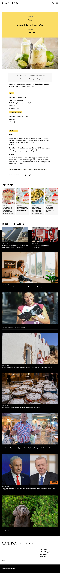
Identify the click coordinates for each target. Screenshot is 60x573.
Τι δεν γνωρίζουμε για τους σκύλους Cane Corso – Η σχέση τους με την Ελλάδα (20, 530)
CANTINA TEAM (30, 29)
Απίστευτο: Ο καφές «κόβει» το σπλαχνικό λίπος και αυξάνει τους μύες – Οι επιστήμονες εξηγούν (25, 286)
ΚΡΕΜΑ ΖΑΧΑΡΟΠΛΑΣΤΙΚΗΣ (40, 169)
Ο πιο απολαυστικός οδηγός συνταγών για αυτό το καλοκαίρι (22, 208)
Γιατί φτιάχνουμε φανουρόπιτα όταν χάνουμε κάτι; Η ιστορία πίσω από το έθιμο (21, 407)
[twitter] (34, 32)
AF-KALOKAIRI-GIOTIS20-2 (15, 169)
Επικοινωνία (43, 554)
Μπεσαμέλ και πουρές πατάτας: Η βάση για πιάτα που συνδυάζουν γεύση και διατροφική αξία (37, 210)
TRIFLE (25, 169)
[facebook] (26, 32)
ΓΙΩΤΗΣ (30, 169)
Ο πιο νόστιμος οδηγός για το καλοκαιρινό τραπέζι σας (51, 209)
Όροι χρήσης (43, 549)
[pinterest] (30, 32)
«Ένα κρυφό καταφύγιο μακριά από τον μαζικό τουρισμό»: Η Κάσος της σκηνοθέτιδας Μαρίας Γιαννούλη (27, 367)
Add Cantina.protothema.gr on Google (29, 79)
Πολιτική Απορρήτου (46, 552)
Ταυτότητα (43, 557)
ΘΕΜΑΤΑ (5, 205)
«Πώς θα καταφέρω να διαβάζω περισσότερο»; (13, 327)
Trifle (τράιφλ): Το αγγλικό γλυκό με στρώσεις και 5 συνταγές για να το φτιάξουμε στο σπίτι (8, 210)
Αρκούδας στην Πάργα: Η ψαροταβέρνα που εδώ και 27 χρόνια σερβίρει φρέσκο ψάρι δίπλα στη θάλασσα (27, 448)
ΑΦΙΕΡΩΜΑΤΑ (30, 16)
